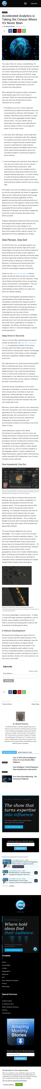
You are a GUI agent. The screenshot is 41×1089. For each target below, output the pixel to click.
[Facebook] (10, 31)
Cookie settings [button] (8, 1084)
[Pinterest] (19, 31)
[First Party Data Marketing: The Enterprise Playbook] (7, 778)
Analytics (9, 9)
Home (3, 9)
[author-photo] (20, 721)
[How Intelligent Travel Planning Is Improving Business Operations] (7, 769)
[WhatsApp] (24, 31)
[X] (15, 31)
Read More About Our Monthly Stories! (20, 841)
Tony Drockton (7, 704)
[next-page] (6, 786)
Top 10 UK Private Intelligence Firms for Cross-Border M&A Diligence (24, 760)
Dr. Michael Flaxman (9, 26)
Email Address (8, 673)
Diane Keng (35, 704)
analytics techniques (20, 273)
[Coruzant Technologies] (4, 3)
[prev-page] (3, 786)
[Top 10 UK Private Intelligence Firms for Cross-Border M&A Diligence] (7, 759)
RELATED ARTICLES (9, 752)
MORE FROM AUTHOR (25, 752)
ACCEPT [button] (19, 1084)
